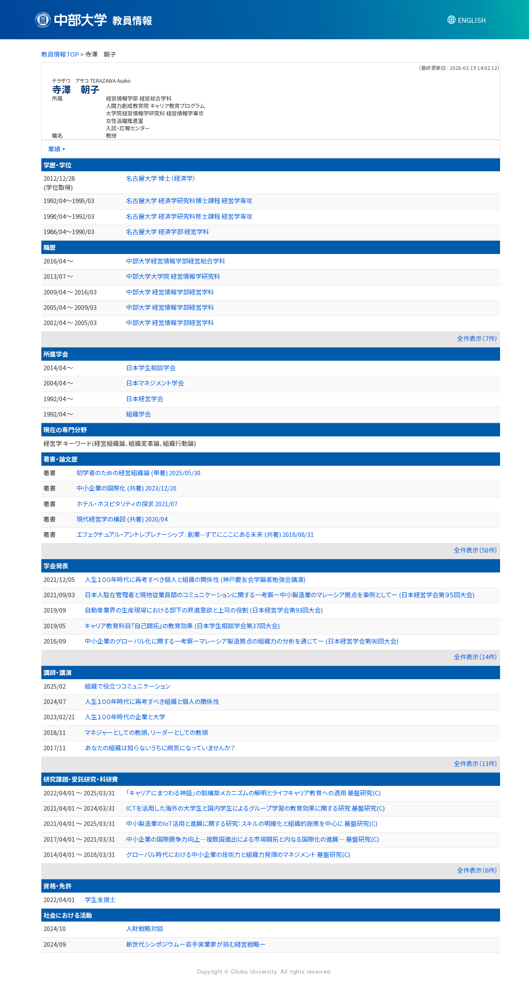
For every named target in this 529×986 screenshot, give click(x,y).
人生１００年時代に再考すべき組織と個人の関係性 (152, 701)
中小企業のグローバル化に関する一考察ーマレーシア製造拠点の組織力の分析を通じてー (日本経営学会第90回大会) (241, 641)
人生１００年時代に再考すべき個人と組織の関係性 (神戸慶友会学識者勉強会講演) (195, 579)
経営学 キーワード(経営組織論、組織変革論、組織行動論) (119, 443)
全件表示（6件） (477, 870)
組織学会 (138, 413)
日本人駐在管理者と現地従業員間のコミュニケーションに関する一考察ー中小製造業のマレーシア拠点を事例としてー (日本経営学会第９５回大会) (279, 594)
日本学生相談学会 (151, 367)
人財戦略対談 (144, 928)
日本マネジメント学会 (155, 382)
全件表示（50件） (476, 550)
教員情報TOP (60, 54)
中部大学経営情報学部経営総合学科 (175, 260)
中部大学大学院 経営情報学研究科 (173, 276)
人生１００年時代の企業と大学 (125, 716)
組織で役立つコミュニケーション (127, 686)
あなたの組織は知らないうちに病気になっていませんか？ (160, 747)
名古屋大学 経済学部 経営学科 (167, 231)
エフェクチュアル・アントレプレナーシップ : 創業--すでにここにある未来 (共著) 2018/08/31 (195, 534)
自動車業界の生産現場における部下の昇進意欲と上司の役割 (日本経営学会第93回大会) (204, 609)
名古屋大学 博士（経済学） (161, 178)
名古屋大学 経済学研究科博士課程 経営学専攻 (189, 200)
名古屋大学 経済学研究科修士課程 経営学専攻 (189, 216)
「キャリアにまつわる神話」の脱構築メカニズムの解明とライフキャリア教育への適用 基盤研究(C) (253, 792)
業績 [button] (54, 148)
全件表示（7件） (477, 338)
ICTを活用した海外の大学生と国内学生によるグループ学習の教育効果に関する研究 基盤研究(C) (255, 808)
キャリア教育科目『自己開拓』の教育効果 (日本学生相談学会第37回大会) (182, 625)
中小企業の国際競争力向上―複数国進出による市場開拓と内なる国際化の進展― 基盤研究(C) (252, 839)
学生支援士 (100, 899)
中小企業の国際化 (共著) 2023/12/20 (126, 487)
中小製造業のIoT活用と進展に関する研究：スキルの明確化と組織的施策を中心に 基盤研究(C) (251, 823)
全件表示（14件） (476, 656)
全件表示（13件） (476, 763)
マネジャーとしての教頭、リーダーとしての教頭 (146, 732)
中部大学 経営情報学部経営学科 (170, 291)
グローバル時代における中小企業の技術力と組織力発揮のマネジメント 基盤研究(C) (238, 854)
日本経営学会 (144, 398)
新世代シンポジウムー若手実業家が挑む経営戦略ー (196, 944)
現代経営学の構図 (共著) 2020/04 (121, 519)
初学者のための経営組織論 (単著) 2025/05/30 (138, 472)
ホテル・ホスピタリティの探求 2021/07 (126, 503)
